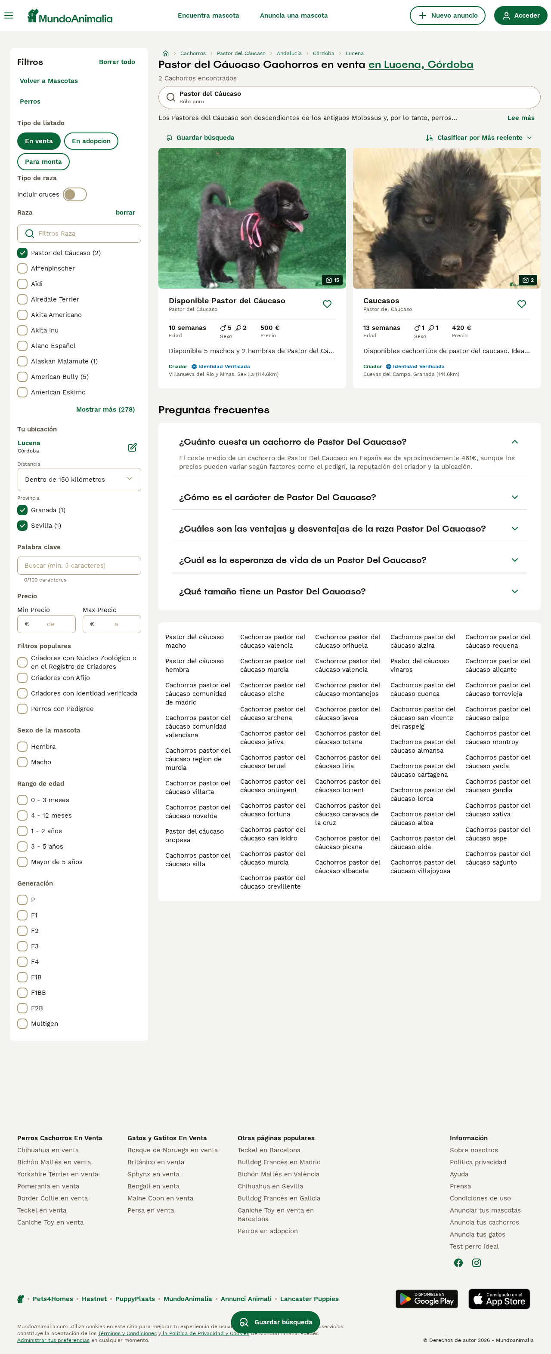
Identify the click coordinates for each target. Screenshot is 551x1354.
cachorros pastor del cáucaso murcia (272, 665)
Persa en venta (150, 1210)
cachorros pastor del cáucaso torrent (347, 786)
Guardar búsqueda (205, 138)
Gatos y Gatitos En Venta (167, 1138)
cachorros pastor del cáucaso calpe (497, 713)
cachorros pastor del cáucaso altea (422, 818)
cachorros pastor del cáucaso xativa (497, 810)
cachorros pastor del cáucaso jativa (272, 737)
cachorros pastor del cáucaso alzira (422, 641)
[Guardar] (327, 304)
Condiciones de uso (480, 1198)
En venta (39, 141)
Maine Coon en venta (160, 1198)
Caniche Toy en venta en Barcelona (276, 1214)
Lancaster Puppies (309, 1299)
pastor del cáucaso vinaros (419, 665)
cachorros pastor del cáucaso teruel (272, 762)
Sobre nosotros (474, 1150)
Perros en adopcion (268, 1231)
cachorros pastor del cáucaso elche (272, 689)
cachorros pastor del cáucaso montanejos (347, 689)
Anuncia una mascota (294, 15)
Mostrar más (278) (105, 409)
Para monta (43, 162)
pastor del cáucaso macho (194, 641)
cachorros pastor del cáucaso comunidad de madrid (197, 693)
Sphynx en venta (153, 1174)
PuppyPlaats (135, 1299)
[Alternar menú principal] (8, 15)
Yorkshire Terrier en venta (57, 1174)
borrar (125, 212)
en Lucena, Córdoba (421, 64)
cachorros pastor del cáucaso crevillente (272, 882)
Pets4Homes (53, 1299)
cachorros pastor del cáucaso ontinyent (272, 786)
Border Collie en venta (52, 1198)
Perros (30, 101)
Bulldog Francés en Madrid (279, 1162)
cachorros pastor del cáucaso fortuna (272, 810)
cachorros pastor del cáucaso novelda (197, 811)
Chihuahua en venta (48, 1150)
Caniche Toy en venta (50, 1222)
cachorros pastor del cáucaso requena (497, 641)
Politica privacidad (478, 1162)
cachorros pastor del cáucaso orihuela (347, 641)
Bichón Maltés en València (278, 1174)
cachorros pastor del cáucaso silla (197, 860)
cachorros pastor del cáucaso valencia (272, 641)
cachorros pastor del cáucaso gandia (497, 786)
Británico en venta (155, 1162)
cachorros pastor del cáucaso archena (272, 713)
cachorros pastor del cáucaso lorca (422, 794)
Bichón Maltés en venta (54, 1162)
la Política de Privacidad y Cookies (205, 1333)
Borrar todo (117, 62)
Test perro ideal (474, 1246)
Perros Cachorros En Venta (59, 1138)
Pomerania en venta (48, 1186)
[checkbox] (22, 253)
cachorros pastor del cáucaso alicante (497, 665)
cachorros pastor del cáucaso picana (347, 842)
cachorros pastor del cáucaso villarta (197, 787)
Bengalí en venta (153, 1186)
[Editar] (132, 447)
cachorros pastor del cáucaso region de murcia (197, 759)
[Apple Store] (499, 1299)
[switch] (75, 194)
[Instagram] (476, 1262)
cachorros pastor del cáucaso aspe (497, 834)
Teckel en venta (41, 1210)
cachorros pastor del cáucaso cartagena (422, 770)
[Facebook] (458, 1262)
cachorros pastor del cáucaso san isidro (272, 834)
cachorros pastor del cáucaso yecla (497, 762)
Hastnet (94, 1299)
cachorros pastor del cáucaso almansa (422, 746)
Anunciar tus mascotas (485, 1210)
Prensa (460, 1186)
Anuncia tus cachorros (484, 1222)
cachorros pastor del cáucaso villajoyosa (422, 867)
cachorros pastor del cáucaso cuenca (422, 689)
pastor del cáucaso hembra (194, 665)
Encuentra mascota (208, 15)
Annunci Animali (246, 1299)
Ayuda (459, 1174)
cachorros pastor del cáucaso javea (347, 713)
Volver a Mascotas (49, 81)
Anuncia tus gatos (477, 1234)
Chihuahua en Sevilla (270, 1186)
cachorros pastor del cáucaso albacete (347, 867)
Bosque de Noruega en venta (172, 1150)
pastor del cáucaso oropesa (194, 836)
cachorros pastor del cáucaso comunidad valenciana (197, 726)
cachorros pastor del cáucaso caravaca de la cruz (347, 814)
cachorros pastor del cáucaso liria (347, 762)
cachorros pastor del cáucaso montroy (497, 737)
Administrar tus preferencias (53, 1340)
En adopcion (91, 141)
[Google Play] (427, 1299)
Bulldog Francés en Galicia (279, 1198)
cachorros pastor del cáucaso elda (422, 842)
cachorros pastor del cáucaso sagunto (497, 858)
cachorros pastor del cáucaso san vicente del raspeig (422, 717)
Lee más (521, 118)
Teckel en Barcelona (269, 1150)
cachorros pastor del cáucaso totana (347, 737)
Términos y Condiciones (127, 1333)
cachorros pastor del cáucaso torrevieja (497, 689)
